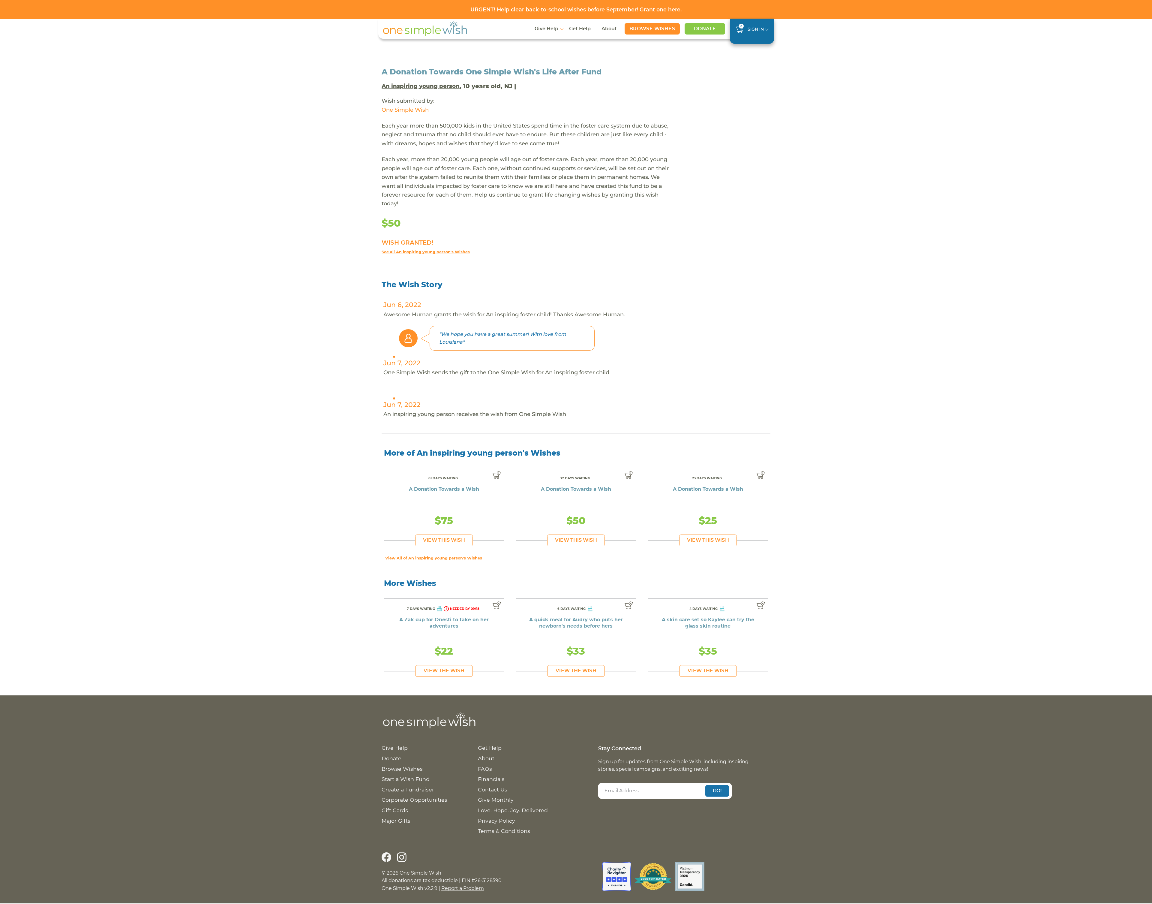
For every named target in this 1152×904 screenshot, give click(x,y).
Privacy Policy (496, 821)
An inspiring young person (421, 86)
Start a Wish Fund (406, 779)
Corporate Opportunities (414, 800)
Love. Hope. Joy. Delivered (513, 810)
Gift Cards (395, 810)
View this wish (444, 540)
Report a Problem (462, 888)
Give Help (546, 29)
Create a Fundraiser (408, 789)
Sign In (756, 29)
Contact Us (492, 789)
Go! (717, 791)
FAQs (485, 769)
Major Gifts (396, 821)
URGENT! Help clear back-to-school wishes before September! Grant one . (576, 9)
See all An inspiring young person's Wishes (426, 252)
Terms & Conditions (504, 831)
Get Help (580, 29)
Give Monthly (496, 800)
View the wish (444, 670)
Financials (491, 779)
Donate (705, 29)
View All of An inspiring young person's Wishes (433, 558)
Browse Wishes (652, 29)
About (609, 29)
